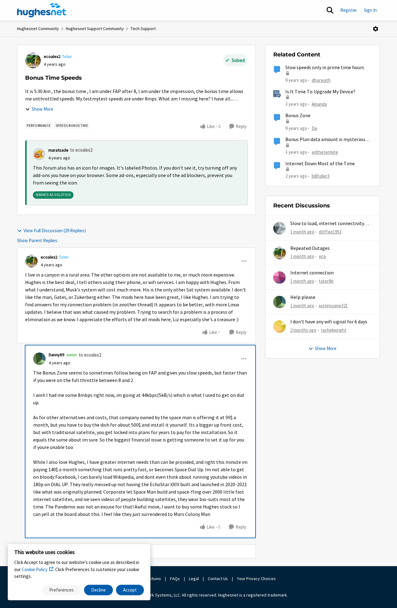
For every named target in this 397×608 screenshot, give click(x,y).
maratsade (58, 150)
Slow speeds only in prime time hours (324, 67)
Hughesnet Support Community (95, 28)
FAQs (175, 578)
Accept (130, 590)
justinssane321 (333, 305)
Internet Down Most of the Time (320, 164)
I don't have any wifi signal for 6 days (328, 322)
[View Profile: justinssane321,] (279, 302)
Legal (194, 578)
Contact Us (218, 578)
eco (322, 256)
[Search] (330, 10)
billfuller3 (320, 176)
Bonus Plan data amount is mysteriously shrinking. (328, 139)
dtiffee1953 (330, 232)
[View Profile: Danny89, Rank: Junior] (39, 359)
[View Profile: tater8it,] (279, 277)
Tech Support (143, 28)
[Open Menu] (375, 28)
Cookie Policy (34, 569)
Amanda (319, 104)
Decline (98, 590)
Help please (302, 297)
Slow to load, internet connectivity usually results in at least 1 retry (327, 223)
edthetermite (325, 152)
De (314, 128)
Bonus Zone (297, 116)
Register (348, 10)
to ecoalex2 (81, 150)
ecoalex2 (52, 56)
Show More (42, 109)
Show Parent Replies (37, 240)
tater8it (326, 281)
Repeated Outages (310, 248)
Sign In (370, 10)
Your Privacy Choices (257, 578)
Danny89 (56, 354)
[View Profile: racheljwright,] (279, 326)
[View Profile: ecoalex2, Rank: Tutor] (33, 60)
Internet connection (312, 273)
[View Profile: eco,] (279, 253)
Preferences (61, 590)
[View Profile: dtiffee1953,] (279, 228)
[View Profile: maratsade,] (39, 154)
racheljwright (333, 330)
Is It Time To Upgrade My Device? (320, 92)
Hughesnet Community (38, 28)
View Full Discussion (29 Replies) (55, 230)
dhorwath (321, 80)
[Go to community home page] (42, 10)
